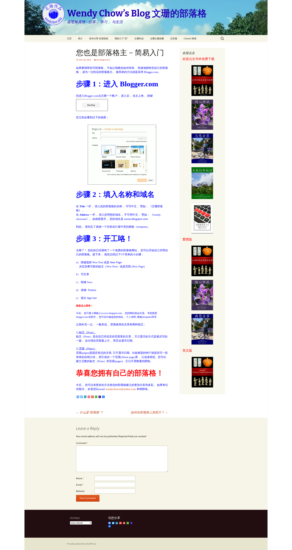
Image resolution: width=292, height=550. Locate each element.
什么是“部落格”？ (89, 412)
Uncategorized (103, 59)
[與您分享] (202, 329)
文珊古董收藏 (157, 38)
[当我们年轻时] (202, 183)
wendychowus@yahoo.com (121, 389)
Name (80, 478)
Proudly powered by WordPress (81, 543)
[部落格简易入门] (202, 218)
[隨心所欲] (202, 295)
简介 (80, 38)
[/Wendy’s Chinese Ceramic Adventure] (202, 372)
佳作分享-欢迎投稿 (98, 38)
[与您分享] (202, 148)
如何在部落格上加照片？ (149, 412)
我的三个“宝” (121, 38)
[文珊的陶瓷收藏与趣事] (202, 80)
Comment (82, 442)
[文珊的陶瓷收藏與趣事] (202, 261)
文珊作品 (139, 38)
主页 (69, 38)
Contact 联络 (190, 38)
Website (80, 491)
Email (80, 484)
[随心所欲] (202, 115)
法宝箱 (173, 38)
